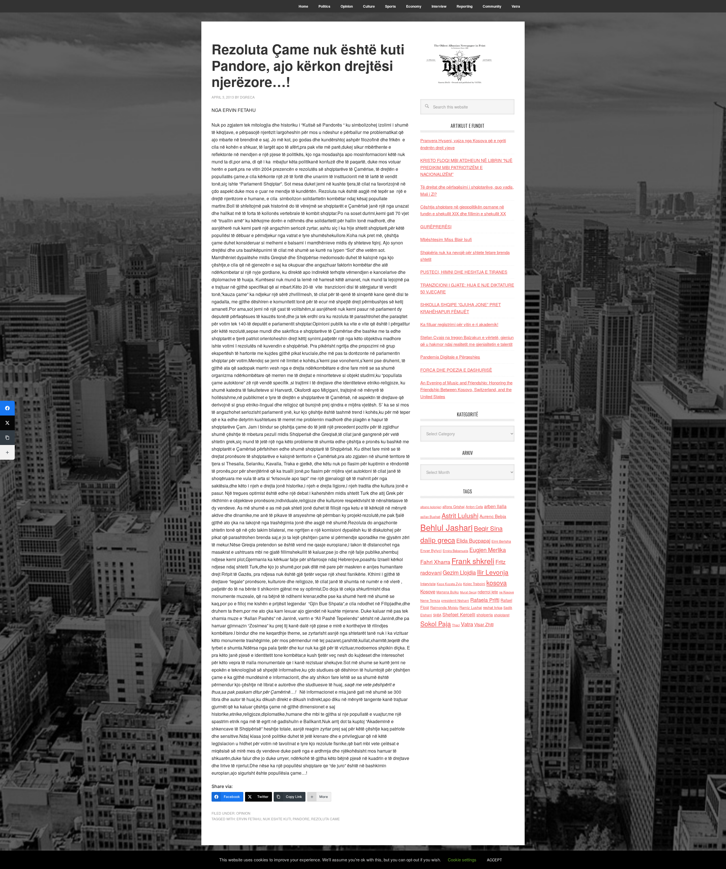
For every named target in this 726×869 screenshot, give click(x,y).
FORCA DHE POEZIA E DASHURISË (456, 370)
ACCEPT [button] (494, 859)
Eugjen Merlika (487, 550)
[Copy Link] (7, 437)
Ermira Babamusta (455, 550)
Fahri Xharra (435, 561)
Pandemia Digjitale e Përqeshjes (450, 357)
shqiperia (484, 614)
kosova (496, 582)
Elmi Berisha (501, 541)
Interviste (428, 583)
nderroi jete (488, 592)
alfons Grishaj (453, 506)
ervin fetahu (249, 818)
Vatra (467, 624)
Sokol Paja (435, 623)
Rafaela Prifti (484, 599)
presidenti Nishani (455, 600)
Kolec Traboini (474, 583)
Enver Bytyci (431, 550)
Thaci (456, 625)
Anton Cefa (474, 506)
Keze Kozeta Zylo (449, 584)
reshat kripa (492, 607)
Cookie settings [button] (462, 859)
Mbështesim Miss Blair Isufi (446, 239)
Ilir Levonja (492, 571)
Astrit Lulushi (460, 515)
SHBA (437, 615)
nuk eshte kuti (277, 818)
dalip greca (437, 540)
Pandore (301, 818)
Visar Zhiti (483, 624)
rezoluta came (325, 818)
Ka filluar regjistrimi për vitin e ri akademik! (459, 324)
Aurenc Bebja (493, 516)
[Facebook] (7, 408)
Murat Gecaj (468, 592)
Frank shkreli (472, 560)
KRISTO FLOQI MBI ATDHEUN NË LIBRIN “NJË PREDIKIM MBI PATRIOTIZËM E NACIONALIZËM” (466, 167)
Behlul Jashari (446, 527)
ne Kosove (506, 592)
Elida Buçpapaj (473, 540)
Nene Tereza (430, 600)
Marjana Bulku (447, 592)
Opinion (243, 813)
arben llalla (495, 506)
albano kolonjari (430, 507)
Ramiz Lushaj (470, 607)
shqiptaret (501, 614)
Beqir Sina (488, 528)
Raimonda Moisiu (444, 607)
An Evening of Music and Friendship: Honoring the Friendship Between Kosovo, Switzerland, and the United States (466, 389)
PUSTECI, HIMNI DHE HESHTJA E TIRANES (463, 272)
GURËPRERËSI (435, 226)
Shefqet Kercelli (458, 614)
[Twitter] (7, 423)
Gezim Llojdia (459, 572)
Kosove (427, 591)
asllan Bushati (430, 516)
